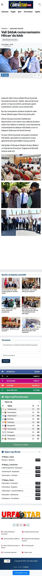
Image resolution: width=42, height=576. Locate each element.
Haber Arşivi (28, 552)
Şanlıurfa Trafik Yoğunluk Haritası (31, 540)
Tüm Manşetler (29, 545)
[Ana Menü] (2, 5)
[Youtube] (24, 525)
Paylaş (6, 75)
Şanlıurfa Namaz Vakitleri (11, 538)
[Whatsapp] (28, 525)
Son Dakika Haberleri (10, 552)
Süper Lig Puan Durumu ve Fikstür (10, 546)
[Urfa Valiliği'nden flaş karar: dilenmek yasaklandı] (11, 302)
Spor (19, 12)
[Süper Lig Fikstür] (39, 452)
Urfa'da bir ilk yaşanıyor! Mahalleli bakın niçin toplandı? (30, 330)
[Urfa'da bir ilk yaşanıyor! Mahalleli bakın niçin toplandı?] (31, 322)
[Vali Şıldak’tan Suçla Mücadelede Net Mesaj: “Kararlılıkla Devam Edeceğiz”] (31, 302)
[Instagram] (21, 525)
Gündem (4, 12)
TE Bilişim (26, 567)
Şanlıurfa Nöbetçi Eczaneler (8, 533)
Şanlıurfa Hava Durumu (32, 532)
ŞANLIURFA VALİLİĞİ (16, 28)
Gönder (6, 361)
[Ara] (40, 4)
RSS (8, 561)
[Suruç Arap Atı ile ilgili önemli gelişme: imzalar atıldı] (11, 283)
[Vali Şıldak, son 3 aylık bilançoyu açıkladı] (31, 283)
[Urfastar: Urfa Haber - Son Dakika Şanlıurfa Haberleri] (21, 4)
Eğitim (37, 12)
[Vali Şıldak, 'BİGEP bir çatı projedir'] (11, 322)
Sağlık (13, 12)
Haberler (4, 28)
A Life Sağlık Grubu (21, 573)
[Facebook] (14, 525)
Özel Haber (28, 12)
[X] (17, 525)
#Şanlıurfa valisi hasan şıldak (10, 39)
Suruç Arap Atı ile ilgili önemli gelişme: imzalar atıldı (10, 291)
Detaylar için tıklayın (21, 445)
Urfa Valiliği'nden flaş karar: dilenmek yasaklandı (9, 310)
